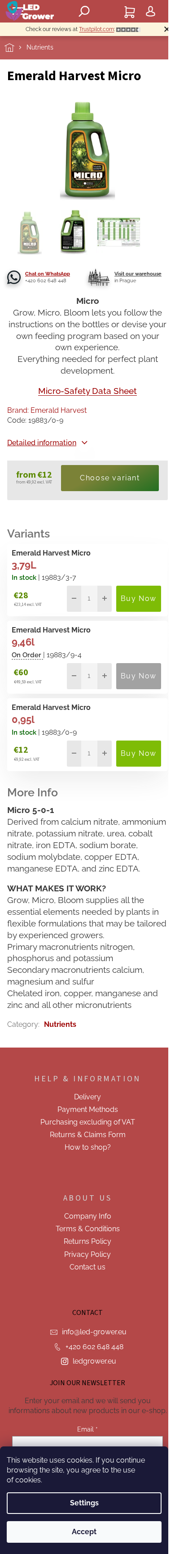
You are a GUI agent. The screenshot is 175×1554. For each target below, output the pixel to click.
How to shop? (88, 1147)
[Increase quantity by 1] (104, 599)
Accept (84, 1531)
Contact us (87, 1267)
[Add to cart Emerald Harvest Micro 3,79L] (138, 599)
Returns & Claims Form (88, 1134)
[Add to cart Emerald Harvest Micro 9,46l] (138, 676)
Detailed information (41, 442)
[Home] (15, 47)
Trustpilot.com (96, 29)
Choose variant (110, 478)
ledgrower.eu (94, 1361)
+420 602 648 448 (94, 1346)
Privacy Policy (87, 1254)
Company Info (87, 1216)
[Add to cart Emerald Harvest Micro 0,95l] (138, 754)
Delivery (87, 1097)
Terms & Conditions (88, 1228)
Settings (84, 1503)
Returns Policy (87, 1241)
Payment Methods (87, 1109)
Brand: (47, 410)
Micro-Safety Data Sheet (87, 391)
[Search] (84, 11)
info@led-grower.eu (94, 1332)
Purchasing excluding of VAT (87, 1122)
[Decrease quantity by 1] (74, 599)
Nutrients (60, 1024)
